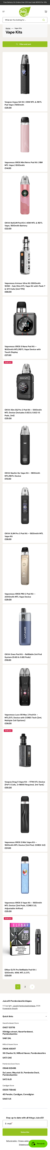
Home (8, 28)
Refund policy (11, 1141)
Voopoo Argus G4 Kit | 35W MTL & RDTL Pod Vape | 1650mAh (23, 103)
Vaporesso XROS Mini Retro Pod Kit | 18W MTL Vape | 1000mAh (24, 164)
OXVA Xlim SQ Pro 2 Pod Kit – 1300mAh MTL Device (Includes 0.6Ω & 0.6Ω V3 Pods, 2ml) (23, 413)
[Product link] (25, 81)
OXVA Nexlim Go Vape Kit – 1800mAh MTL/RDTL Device (22, 474)
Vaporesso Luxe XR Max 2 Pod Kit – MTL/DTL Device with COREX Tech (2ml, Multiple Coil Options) (23, 717)
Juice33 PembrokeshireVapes (24, 1006)
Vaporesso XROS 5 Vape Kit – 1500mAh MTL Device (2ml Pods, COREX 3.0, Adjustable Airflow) (23, 905)
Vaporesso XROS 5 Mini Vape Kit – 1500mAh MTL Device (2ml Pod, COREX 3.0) (25, 844)
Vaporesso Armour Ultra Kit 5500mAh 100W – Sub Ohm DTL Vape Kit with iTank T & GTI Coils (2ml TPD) (25, 286)
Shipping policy (25, 1145)
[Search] (44, 20)
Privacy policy (23, 1141)
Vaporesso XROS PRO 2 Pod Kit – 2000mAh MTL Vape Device (20, 595)
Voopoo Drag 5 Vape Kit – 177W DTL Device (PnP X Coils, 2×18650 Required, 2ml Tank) (25, 783)
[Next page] (32, 986)
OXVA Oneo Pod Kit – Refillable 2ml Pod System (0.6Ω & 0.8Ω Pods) (23, 656)
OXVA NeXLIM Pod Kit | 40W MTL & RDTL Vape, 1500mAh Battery (24, 224)
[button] (3, 11)
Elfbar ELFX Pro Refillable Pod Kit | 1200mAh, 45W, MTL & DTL (20, 971)
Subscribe (25, 1132)
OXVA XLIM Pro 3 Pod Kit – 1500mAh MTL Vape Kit (24, 535)
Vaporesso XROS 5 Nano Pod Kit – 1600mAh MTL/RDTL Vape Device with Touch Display (23, 349)
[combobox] (25, 20)
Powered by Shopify (10, 1008)
